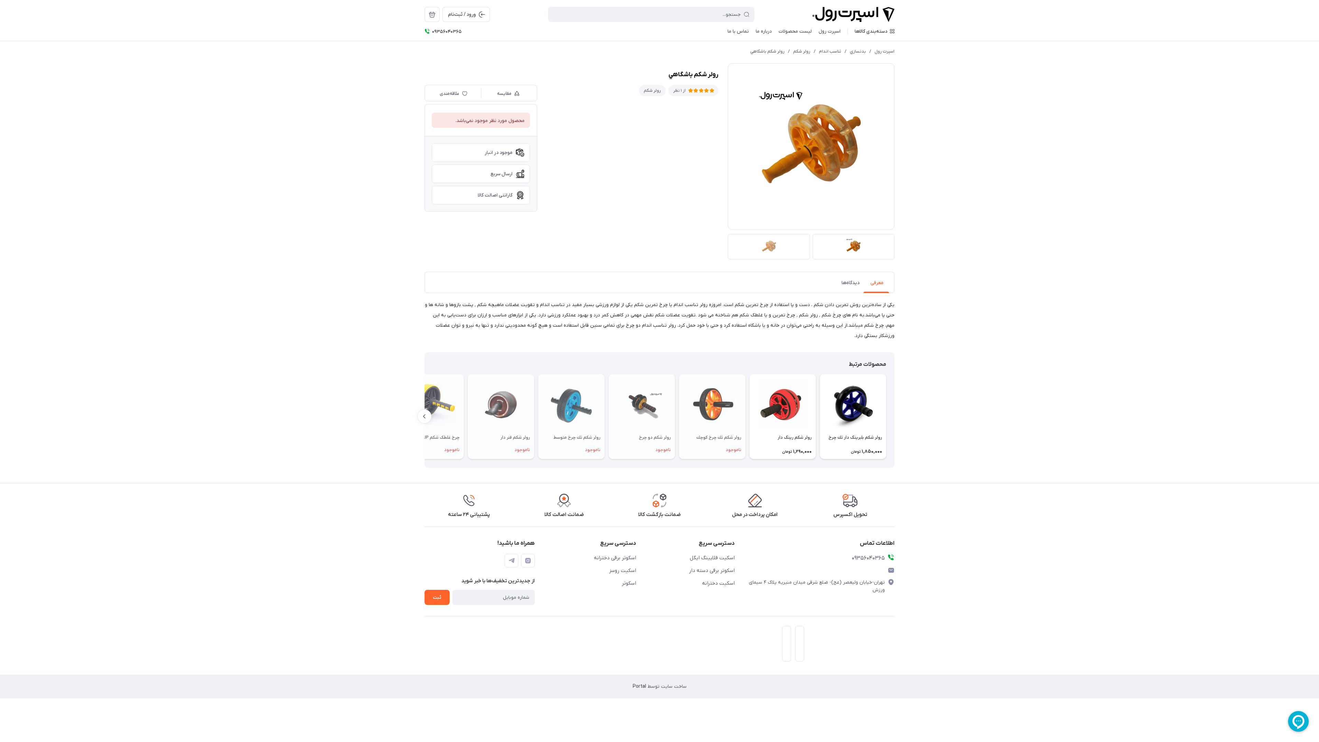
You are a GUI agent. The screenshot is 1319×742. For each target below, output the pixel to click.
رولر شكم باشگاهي (767, 51)
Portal (639, 686)
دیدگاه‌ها (850, 283)
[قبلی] (894, 416)
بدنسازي (858, 51)
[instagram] (528, 560)
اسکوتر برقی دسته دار (712, 570)
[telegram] (511, 560)
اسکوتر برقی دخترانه (615, 557)
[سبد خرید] (432, 14)
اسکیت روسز (622, 570)
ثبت (437, 597)
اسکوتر (629, 583)
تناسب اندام (830, 51)
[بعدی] (424, 416)
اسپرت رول (884, 51)
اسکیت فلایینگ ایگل (712, 557)
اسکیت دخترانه (718, 583)
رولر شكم (801, 51)
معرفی (876, 283)
